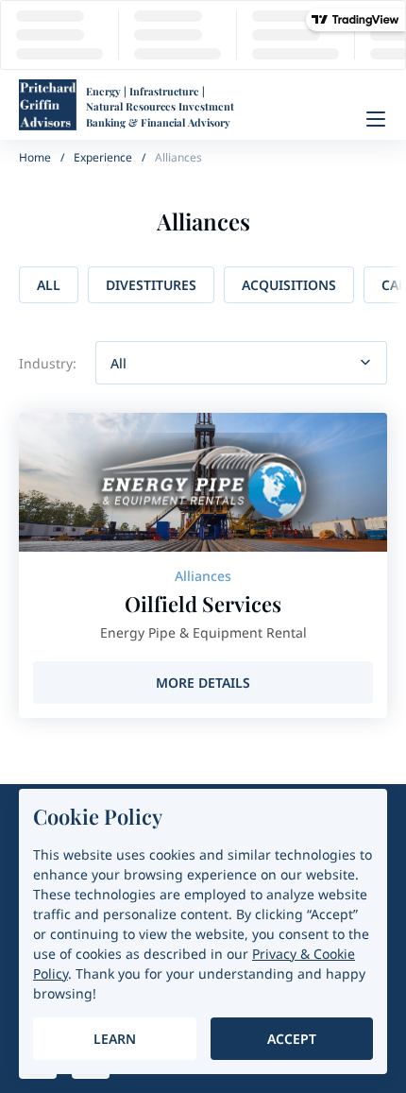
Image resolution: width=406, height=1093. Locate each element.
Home (35, 157)
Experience (103, 157)
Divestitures (151, 285)
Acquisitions (289, 285)
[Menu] (375, 119)
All (48, 285)
